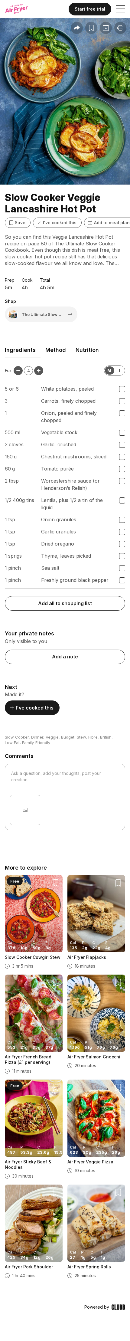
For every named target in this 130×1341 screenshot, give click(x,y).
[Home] (22, 9)
